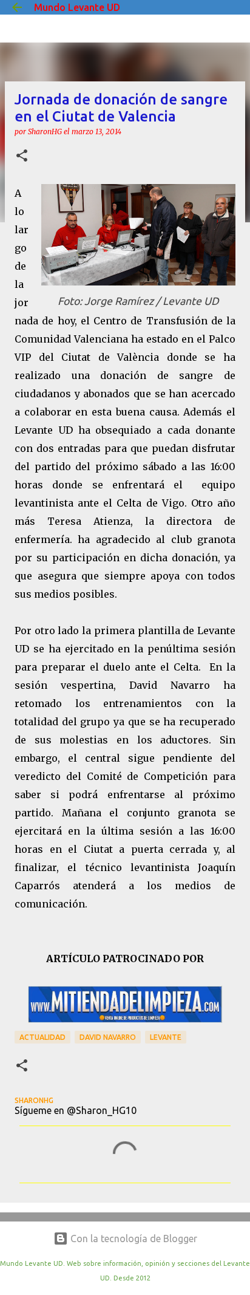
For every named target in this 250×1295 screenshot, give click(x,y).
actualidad (42, 1037)
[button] (22, 156)
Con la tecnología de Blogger (132, 1238)
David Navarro (107, 1037)
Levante (165, 1037)
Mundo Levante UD (77, 7)
